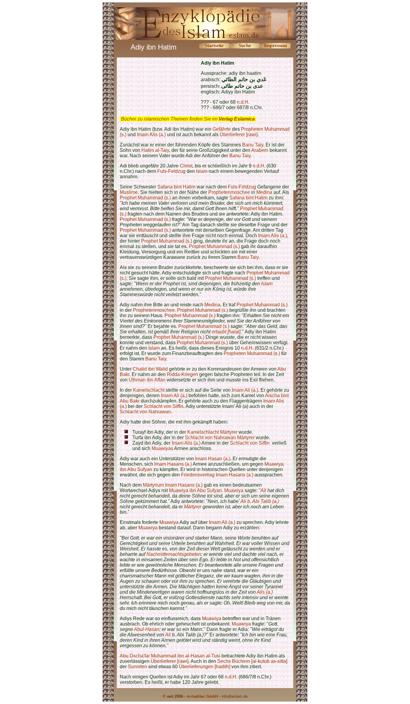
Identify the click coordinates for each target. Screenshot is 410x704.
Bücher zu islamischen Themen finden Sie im (188, 118)
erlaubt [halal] (226, 331)
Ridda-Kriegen (182, 374)
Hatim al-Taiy (155, 150)
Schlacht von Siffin (163, 406)
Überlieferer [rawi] (239, 134)
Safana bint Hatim (176, 186)
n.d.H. (243, 102)
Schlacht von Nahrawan (145, 411)
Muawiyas (162, 448)
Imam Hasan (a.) (212, 458)
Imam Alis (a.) (151, 134)
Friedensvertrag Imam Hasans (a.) (217, 474)
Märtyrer (228, 432)
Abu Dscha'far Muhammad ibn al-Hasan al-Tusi (170, 655)
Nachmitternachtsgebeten (173, 554)
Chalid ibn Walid (150, 369)
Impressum (275, 45)
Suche (245, 45)
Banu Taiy (252, 144)
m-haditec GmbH (202, 696)
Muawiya (233, 490)
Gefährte (222, 129)
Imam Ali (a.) (245, 390)
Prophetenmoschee (229, 192)
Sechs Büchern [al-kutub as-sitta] (252, 661)
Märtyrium (153, 485)
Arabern (259, 150)
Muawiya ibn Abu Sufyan (195, 490)
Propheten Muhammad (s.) (252, 353)
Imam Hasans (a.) (173, 464)
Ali (263, 490)
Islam (201, 171)
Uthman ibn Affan (147, 379)
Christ (186, 165)
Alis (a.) (265, 592)
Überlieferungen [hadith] (204, 666)
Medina (264, 192)
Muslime (129, 192)
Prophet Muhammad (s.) (145, 197)
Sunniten (137, 666)
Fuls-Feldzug (172, 171)
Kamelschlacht (148, 390)
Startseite (214, 45)
